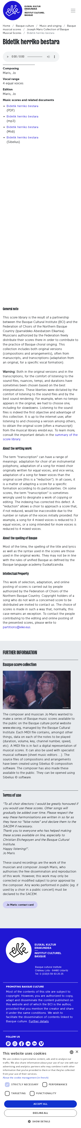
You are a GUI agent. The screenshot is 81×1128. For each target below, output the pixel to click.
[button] (40, 1121)
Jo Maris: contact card (20, 904)
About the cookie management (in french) (26, 1077)
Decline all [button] (40, 1113)
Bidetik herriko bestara (22, 106)
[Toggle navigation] (73, 10)
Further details (39, 1021)
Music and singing (50, 26)
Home (6, 26)
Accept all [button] (41, 1103)
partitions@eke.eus (16, 627)
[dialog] (40, 1087)
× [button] (76, 1051)
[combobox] (71, 1052)
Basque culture (25, 26)
